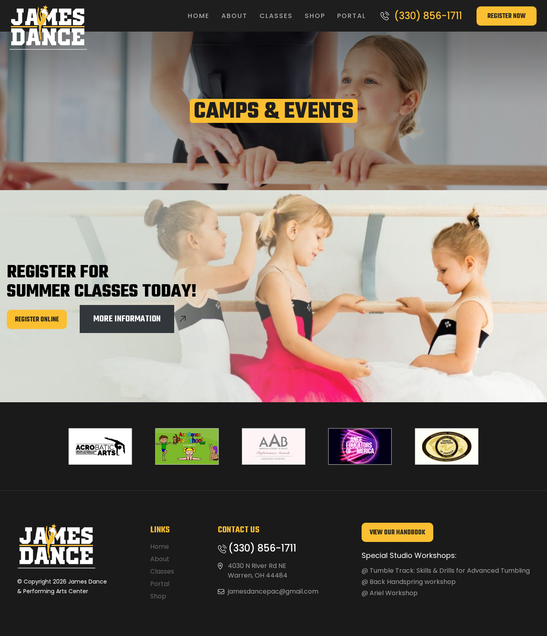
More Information (127, 319)
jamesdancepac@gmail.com (273, 591)
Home (198, 15)
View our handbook (397, 533)
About (234, 15)
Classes (276, 15)
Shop (315, 15)
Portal (351, 15)
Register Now (506, 16)
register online (37, 320)
